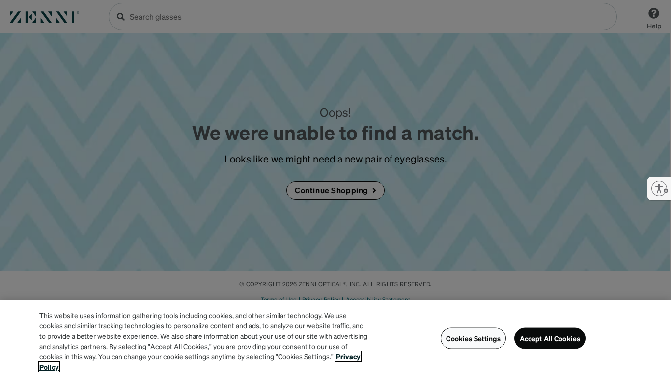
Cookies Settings (473, 338)
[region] (335, 338)
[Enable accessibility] (659, 188)
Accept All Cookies (550, 338)
